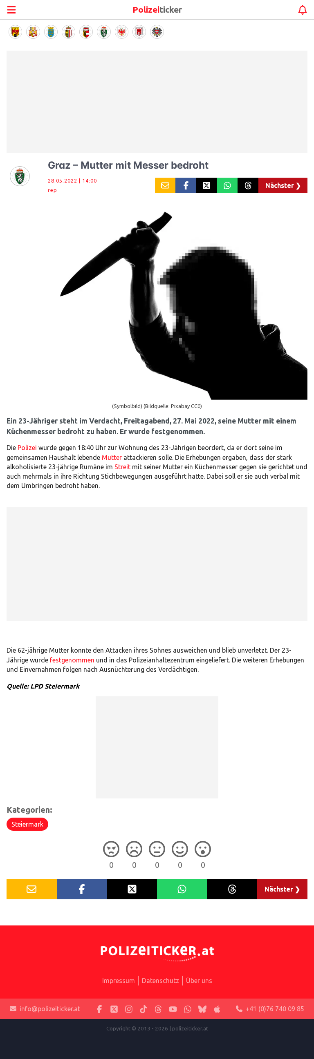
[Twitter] (114, 1009)
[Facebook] (99, 1009)
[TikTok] (143, 1009)
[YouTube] (173, 1009)
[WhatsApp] (188, 1009)
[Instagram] (129, 1009)
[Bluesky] (202, 1009)
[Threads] (158, 1009)
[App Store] (217, 1009)
